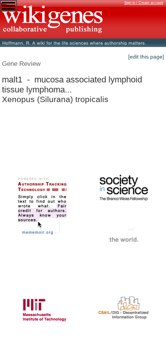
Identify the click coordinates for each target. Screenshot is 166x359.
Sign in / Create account (143, 3)
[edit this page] (146, 57)
